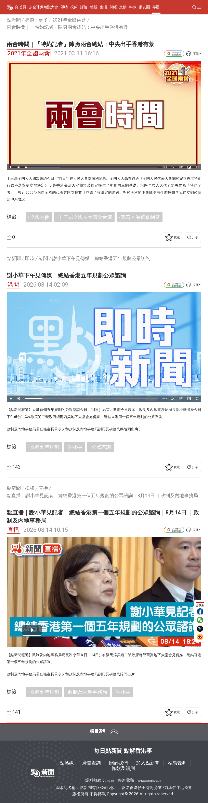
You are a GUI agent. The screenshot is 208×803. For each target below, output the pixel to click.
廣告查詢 (91, 762)
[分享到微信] (200, 620)
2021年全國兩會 (29, 53)
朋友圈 (144, 7)
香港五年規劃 (44, 447)
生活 (103, 7)
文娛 (123, 7)
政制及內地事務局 (87, 692)
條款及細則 (123, 768)
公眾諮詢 (101, 447)
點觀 (93, 7)
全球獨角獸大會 (45, 7)
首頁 (22, 7)
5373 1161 (110, 781)
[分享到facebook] (200, 611)
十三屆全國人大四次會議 (85, 217)
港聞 (13, 284)
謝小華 (75, 447)
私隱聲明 (177, 762)
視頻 (74, 7)
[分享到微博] (200, 637)
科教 (132, 7)
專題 (156, 7)
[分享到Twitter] (200, 628)
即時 (64, 7)
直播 (13, 529)
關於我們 (118, 762)
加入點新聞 (147, 762)
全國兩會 (39, 217)
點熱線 (67, 762)
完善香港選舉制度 (140, 217)
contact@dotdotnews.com (149, 781)
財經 (113, 7)
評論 (84, 7)
